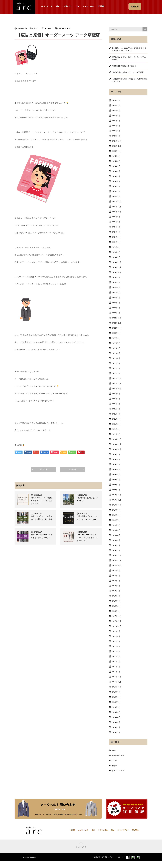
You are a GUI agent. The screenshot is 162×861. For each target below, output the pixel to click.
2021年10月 (116, 389)
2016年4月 (116, 717)
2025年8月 (116, 161)
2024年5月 (116, 237)
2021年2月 (116, 429)
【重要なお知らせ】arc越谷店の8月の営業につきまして (129, 80)
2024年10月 (116, 212)
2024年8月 (116, 222)
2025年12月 (116, 141)
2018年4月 (116, 596)
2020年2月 (116, 485)
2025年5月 (116, 176)
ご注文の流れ (67, 6)
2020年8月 (116, 459)
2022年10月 (116, 328)
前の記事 (43, 469)
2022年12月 (116, 318)
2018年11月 (116, 560)
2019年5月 (116, 530)
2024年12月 (116, 202)
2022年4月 (116, 358)
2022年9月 (116, 333)
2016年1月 (116, 732)
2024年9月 (116, 217)
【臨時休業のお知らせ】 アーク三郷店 (128, 72)
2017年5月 (116, 651)
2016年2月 (116, 727)
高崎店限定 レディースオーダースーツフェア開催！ (129, 58)
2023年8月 (116, 282)
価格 (57, 6)
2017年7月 (116, 641)
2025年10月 (116, 151)
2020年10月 (116, 449)
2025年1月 (116, 197)
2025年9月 (116, 156)
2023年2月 (116, 308)
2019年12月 (116, 495)
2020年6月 (116, 469)
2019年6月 (116, 525)
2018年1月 (116, 611)
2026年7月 (116, 106)
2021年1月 (116, 434)
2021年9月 (116, 394)
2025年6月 (116, 171)
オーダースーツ (118, 755)
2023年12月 (116, 262)
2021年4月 (116, 419)
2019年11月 (116, 500)
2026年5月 (116, 116)
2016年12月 (116, 677)
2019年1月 (116, 550)
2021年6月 (116, 409)
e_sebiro (48, 28)
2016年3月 (116, 722)
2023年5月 (116, 293)
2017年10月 (116, 626)
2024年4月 (116, 242)
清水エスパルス (118, 771)
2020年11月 (116, 444)
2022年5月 (116, 353)
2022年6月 (116, 348)
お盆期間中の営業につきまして (124, 66)
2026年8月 (116, 100)
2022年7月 (116, 343)
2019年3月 (116, 540)
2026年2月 (116, 131)
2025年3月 (116, 186)
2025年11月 (116, 146)
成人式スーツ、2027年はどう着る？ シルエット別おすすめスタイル (129, 49)
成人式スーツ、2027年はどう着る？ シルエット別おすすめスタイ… (42, 501)
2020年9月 (116, 454)
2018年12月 (116, 555)
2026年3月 (116, 126)
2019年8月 (116, 515)
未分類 (114, 766)
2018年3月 (116, 601)
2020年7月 (116, 464)
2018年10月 (116, 566)
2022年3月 (116, 363)
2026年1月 (116, 136)
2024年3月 (116, 247)
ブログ (35, 28)
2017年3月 (116, 662)
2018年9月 (116, 571)
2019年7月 (116, 520)
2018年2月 (116, 606)
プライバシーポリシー (116, 857)
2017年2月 (116, 667)
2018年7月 (116, 581)
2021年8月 (116, 399)
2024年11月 (116, 207)
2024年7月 (116, 227)
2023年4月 (116, 298)
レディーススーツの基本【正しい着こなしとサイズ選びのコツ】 (87, 538)
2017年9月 (116, 631)
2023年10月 (116, 272)
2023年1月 (116, 313)
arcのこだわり (46, 6)
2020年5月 (116, 475)
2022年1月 (116, 373)
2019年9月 (116, 510)
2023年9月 (116, 277)
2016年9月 (116, 692)
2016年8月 (116, 697)
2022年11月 (116, 323)
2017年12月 (116, 616)
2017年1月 (116, 672)
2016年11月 (116, 682)
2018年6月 (116, 586)
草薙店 (67, 28)
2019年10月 (116, 505)
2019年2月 (116, 545)
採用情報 (101, 6)
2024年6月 (116, 232)
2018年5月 (116, 591)
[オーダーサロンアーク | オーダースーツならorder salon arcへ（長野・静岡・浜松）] (24, 6)
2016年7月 (116, 702)
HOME (72, 830)
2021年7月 (116, 404)
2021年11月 (116, 384)
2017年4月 (116, 657)
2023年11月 (116, 267)
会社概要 (97, 857)
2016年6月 (116, 707)
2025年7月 (116, 166)
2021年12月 (116, 378)
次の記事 (72, 469)
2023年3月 (116, 303)
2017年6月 (116, 646)
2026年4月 (116, 121)
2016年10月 (116, 687)
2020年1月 (116, 490)
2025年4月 (116, 181)
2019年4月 (116, 535)
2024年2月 (116, 252)
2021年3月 (116, 424)
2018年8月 (116, 576)
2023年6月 (116, 287)
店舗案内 (135, 830)
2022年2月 (116, 368)
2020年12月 (116, 439)
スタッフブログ (88, 6)
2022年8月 (116, 338)
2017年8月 (116, 636)
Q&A (77, 6)
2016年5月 (116, 712)
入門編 (61, 28)
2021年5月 (116, 414)
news (114, 750)
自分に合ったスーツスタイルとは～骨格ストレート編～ (41, 519)
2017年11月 (116, 621)
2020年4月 (116, 480)
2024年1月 (116, 257)
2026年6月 (116, 111)
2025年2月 (116, 191)
